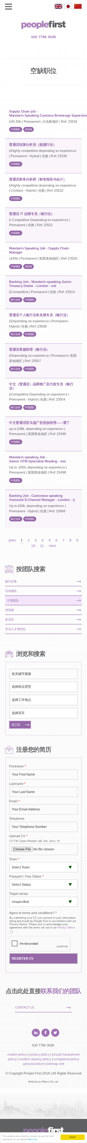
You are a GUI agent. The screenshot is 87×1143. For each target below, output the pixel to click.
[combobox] (43, 687)
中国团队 (16, 129)
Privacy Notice (66, 927)
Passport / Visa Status (26, 876)
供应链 (28, 129)
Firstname (17, 766)
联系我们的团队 (61, 991)
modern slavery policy (35, 1059)
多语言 (9, 619)
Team (14, 859)
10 (33, 546)
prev (12, 540)
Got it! (72, 1137)
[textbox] (43, 687)
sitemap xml (55, 1064)
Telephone (16, 818)
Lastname (17, 783)
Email (14, 801)
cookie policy (17, 1054)
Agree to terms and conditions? (33, 913)
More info (32, 1139)
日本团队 (11, 591)
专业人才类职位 (15, 629)
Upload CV (18, 836)
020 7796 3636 (43, 37)
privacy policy (39, 1054)
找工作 (16, 724)
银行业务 (16, 299)
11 (42, 546)
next (52, 546)
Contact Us (24, 1007)
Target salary (18, 893)
